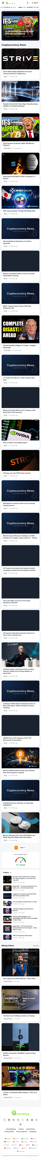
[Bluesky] (20, 1124)
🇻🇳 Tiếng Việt (7, 1148)
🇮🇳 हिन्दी (28, 1145)
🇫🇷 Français (16, 1141)
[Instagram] (18, 1120)
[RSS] (23, 1120)
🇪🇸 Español (16, 1138)
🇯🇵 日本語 (6, 1145)
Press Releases (11, 1129)
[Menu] (3, 2)
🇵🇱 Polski (24, 1148)
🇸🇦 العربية (34, 1145)
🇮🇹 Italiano (16, 1148)
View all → (36, 945)
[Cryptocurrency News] (10, 2)
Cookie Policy (30, 1129)
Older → (22, 847)
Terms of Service (21, 1131)
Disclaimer (33, 1131)
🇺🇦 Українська (20, 1151)
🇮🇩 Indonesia (33, 1141)
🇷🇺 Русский (24, 1141)
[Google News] (13, 1120)
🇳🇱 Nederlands (33, 1148)
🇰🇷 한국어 (14, 1145)
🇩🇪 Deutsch (7, 1141)
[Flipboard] (32, 1120)
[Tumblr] (36, 1120)
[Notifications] (27, 2)
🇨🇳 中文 (21, 1145)
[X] (4, 1120)
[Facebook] (9, 1120)
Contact (21, 1129)
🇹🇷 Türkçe (33, 1138)
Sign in (36, 2)
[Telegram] (27, 1120)
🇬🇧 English (7, 1138)
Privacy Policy (9, 1131)
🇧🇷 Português (24, 1138)
